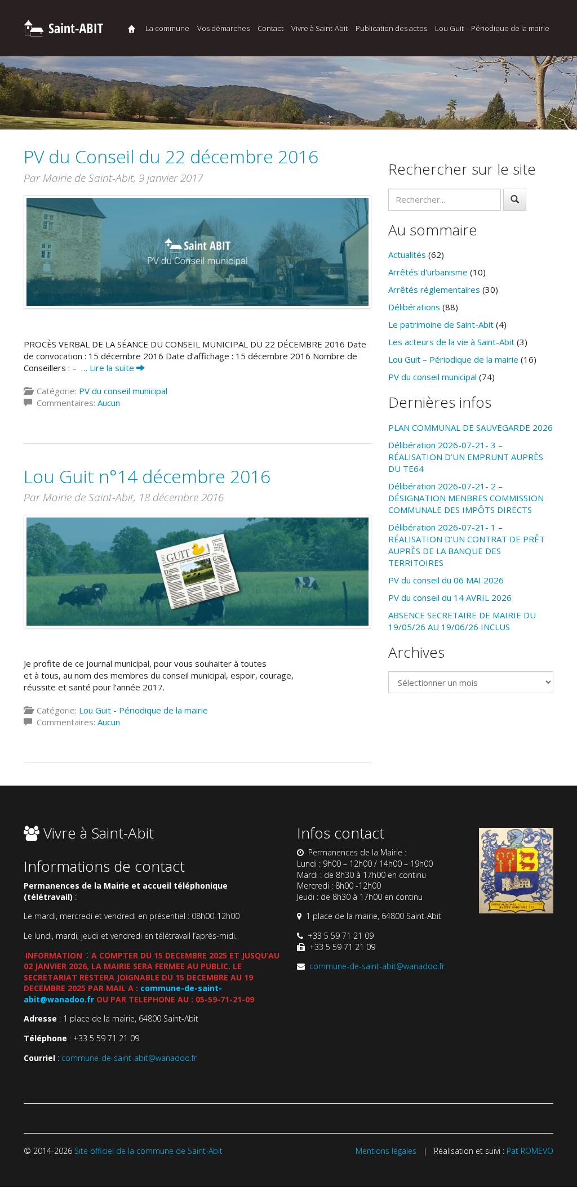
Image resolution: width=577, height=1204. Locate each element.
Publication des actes (391, 28)
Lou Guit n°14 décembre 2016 (147, 476)
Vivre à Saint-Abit (319, 28)
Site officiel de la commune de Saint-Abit (148, 1150)
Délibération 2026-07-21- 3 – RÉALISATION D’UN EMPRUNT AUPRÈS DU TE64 (465, 456)
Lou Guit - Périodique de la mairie (143, 710)
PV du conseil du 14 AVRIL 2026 (450, 597)
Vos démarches (223, 28)
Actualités (407, 254)
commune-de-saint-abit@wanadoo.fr (129, 1058)
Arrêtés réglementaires (434, 289)
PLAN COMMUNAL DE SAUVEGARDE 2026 (470, 427)
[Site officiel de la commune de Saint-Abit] (63, 26)
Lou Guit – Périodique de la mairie (492, 28)
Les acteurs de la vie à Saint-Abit (451, 341)
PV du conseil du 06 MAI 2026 (446, 580)
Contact (270, 28)
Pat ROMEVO (530, 1150)
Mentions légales (386, 1150)
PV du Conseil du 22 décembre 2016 (171, 156)
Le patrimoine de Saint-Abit (441, 324)
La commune (167, 28)
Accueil (131, 28)
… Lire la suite (108, 367)
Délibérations (414, 307)
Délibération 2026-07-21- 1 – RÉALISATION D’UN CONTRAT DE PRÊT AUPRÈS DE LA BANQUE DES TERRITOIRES (466, 544)
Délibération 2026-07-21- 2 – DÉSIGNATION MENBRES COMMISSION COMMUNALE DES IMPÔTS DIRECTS (466, 497)
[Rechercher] (514, 200)
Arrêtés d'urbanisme (428, 272)
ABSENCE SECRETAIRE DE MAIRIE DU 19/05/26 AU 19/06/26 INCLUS (462, 620)
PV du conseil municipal (123, 390)
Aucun (108, 402)
